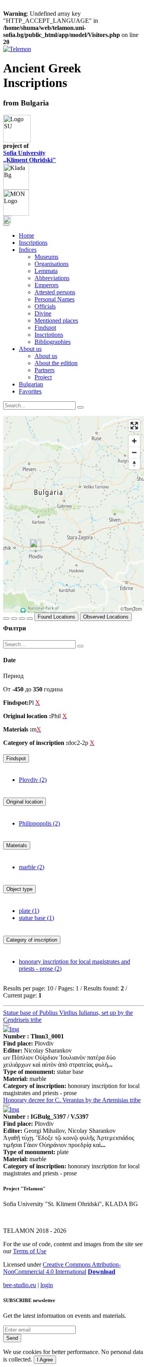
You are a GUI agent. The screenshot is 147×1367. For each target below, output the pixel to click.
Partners (44, 370)
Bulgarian (31, 384)
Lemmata (46, 271)
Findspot (45, 327)
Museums (46, 256)
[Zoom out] (134, 452)
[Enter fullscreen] (134, 425)
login (46, 1285)
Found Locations (56, 617)
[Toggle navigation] (6, 225)
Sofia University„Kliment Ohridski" (29, 156)
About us (45, 356)
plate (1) (29, 910)
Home (26, 235)
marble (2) (31, 867)
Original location (24, 802)
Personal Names (54, 299)
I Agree (45, 1360)
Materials (16, 845)
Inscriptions (33, 242)
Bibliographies (52, 341)
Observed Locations (106, 617)
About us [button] (30, 348)
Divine (42, 313)
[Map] (73, 514)
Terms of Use (29, 1251)
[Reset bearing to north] (134, 463)
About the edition (56, 363)
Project (43, 377)
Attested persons (54, 292)
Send (12, 1338)
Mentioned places (56, 320)
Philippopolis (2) (39, 823)
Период (13, 675)
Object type (19, 889)
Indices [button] (27, 249)
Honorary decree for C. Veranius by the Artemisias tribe (72, 1100)
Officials (45, 306)
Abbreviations (51, 278)
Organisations (51, 263)
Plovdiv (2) (33, 779)
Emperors (46, 285)
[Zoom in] (134, 441)
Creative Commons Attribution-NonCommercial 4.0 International (62, 1268)
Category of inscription (31, 940)
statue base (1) (36, 917)
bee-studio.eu (19, 1285)
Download (101, 1271)
